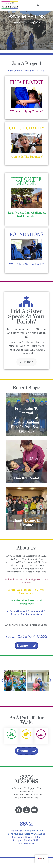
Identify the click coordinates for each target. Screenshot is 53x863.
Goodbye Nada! (26, 478)
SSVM (26, 824)
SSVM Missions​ (26, 779)
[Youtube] (34, 809)
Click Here (26, 361)
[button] (44, 5)
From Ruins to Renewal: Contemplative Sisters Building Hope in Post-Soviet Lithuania (26, 420)
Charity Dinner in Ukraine (26, 522)
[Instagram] (26, 809)
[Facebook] (18, 809)
